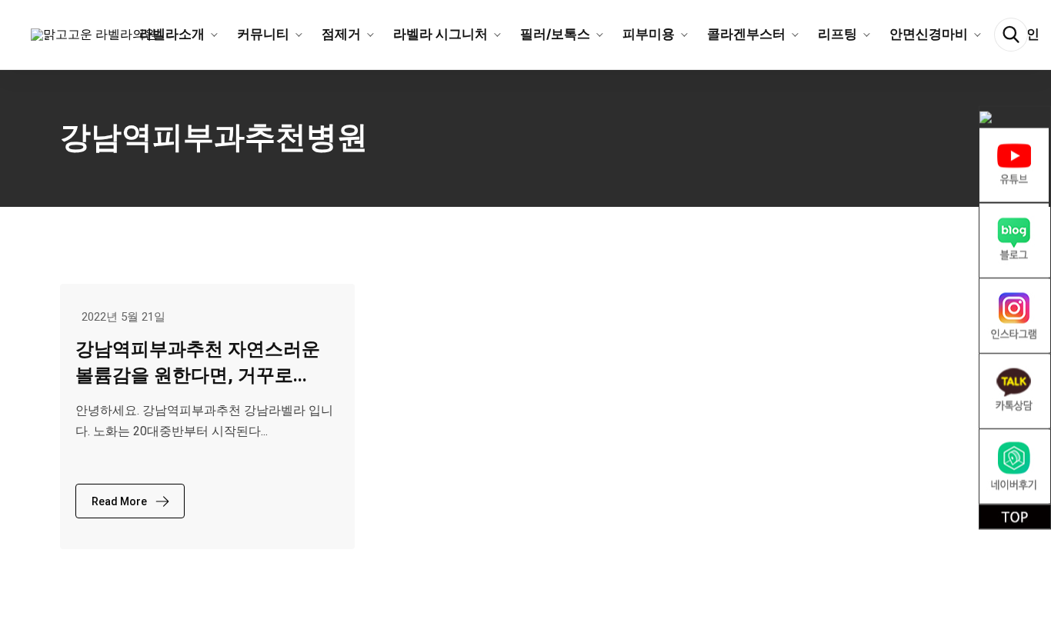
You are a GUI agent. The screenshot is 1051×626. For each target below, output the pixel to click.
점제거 (341, 34)
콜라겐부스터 (746, 34)
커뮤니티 (263, 34)
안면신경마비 (928, 34)
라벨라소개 (172, 34)
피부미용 (648, 34)
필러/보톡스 (555, 34)
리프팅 (837, 34)
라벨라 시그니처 (440, 34)
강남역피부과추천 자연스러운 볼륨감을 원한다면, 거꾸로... (197, 362)
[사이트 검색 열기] (1011, 35)
